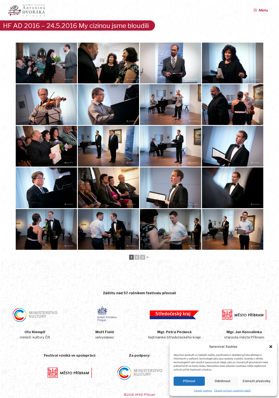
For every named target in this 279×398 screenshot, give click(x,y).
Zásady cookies (203, 390)
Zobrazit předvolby (256, 381)
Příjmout (189, 381)
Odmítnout (222, 381)
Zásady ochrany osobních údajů (232, 390)
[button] (271, 347)
